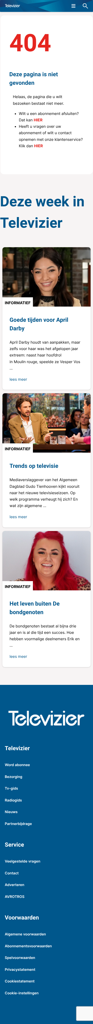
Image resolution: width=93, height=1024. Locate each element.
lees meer (18, 379)
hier (38, 120)
